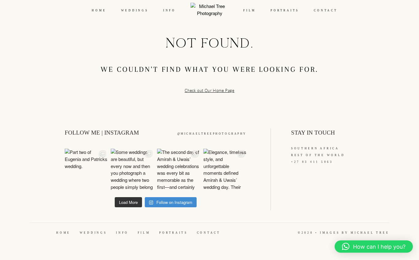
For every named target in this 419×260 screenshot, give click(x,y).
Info (169, 10)
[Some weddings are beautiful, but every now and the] (132, 170)
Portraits (285, 10)
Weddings (134, 10)
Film (249, 10)
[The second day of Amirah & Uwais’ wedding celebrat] (178, 170)
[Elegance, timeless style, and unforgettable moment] (225, 170)
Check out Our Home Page (209, 90)
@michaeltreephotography (212, 133)
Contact (325, 10)
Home (99, 10)
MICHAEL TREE (370, 232)
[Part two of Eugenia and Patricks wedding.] (86, 170)
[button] (374, 246)
